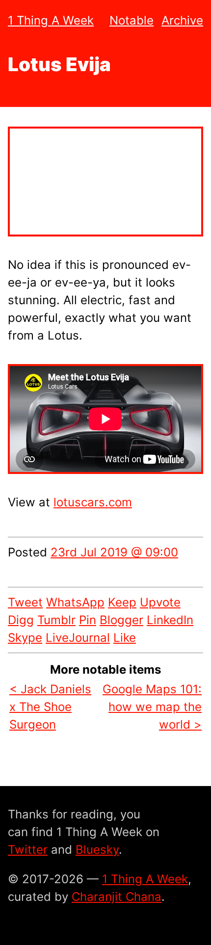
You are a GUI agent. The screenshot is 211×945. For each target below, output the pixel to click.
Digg (21, 620)
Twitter (28, 849)
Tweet (25, 602)
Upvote (160, 602)
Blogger (121, 620)
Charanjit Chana (116, 897)
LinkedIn (170, 620)
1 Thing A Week (51, 20)
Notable (131, 20)
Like (124, 637)
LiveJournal (78, 637)
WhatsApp (75, 602)
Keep (122, 602)
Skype (25, 637)
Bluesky (97, 849)
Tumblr (56, 620)
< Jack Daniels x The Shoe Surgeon (50, 707)
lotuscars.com (92, 502)
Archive (182, 20)
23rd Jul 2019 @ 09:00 (114, 552)
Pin (87, 620)
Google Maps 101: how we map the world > (152, 707)
